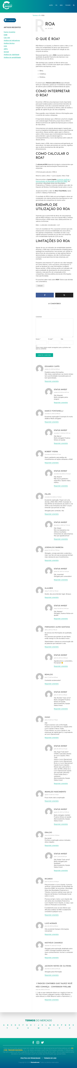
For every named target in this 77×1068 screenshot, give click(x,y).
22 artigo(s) (10, 20)
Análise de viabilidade (11, 54)
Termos (35, 15)
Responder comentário (52, 381)
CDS (5, 46)
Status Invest (60, 390)
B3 (72, 1048)
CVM (5, 1050)
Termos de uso (50, 1058)
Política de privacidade (30, 1058)
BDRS (61, 5)
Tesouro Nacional (15, 1050)
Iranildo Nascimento (55, 792)
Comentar (39, 316)
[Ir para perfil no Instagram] (38, 1042)
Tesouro (68, 5)
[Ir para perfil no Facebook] (34, 1042)
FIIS (56, 5)
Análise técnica (9, 43)
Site (62, 339)
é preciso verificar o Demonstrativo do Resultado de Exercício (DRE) (53, 180)
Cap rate (7, 38)
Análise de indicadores (12, 40)
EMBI (5, 35)
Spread (6, 52)
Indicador (40, 285)
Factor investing (9, 32)
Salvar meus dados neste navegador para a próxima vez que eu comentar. (53, 348)
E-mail (50, 339)
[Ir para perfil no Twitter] (43, 1042)
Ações (51, 5)
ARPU (6, 49)
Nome (38, 339)
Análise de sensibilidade (12, 57)
